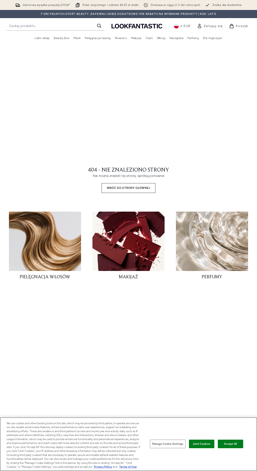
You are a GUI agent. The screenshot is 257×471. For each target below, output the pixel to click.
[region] (128, 444)
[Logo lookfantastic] (137, 25)
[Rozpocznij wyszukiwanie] (99, 25)
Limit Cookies (201, 443)
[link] (210, 26)
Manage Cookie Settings (167, 443)
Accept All (230, 443)
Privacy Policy (103, 466)
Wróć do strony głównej (128, 188)
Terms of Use (128, 466)
